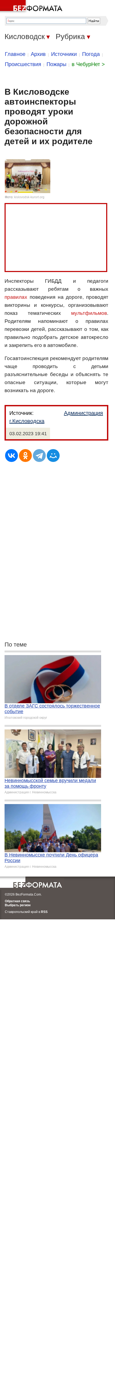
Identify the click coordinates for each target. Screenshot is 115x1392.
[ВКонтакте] (11, 455)
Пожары (56, 64)
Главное (15, 54)
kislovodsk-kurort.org (29, 197)
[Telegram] (39, 455)
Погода (91, 54)
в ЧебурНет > (88, 64)
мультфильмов (89, 313)
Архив (38, 54)
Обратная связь (17, 901)
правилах (16, 297)
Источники (64, 54)
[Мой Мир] (53, 455)
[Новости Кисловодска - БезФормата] (32, 6)
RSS (44, 912)
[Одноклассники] (25, 455)
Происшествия (23, 64)
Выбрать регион (17, 905)
